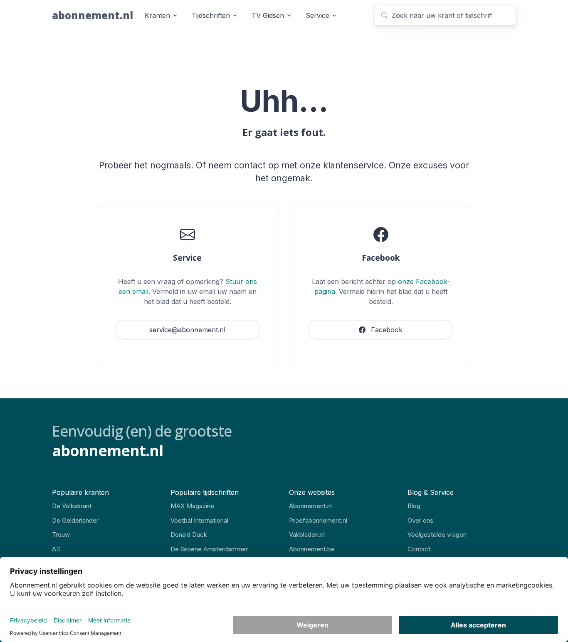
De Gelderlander (75, 520)
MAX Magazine (192, 506)
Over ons (420, 520)
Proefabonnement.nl (318, 520)
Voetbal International (199, 520)
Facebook (386, 330)
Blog (413, 506)
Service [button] (317, 15)
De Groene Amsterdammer (209, 549)
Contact (418, 549)
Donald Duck (188, 534)
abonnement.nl (92, 15)
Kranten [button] (157, 15)
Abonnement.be (312, 549)
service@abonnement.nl (187, 330)
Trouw (61, 534)
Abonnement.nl (310, 506)
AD (56, 549)
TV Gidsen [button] (268, 15)
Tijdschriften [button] (211, 15)
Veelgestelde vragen (437, 534)
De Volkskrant (71, 506)
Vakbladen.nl (307, 534)
